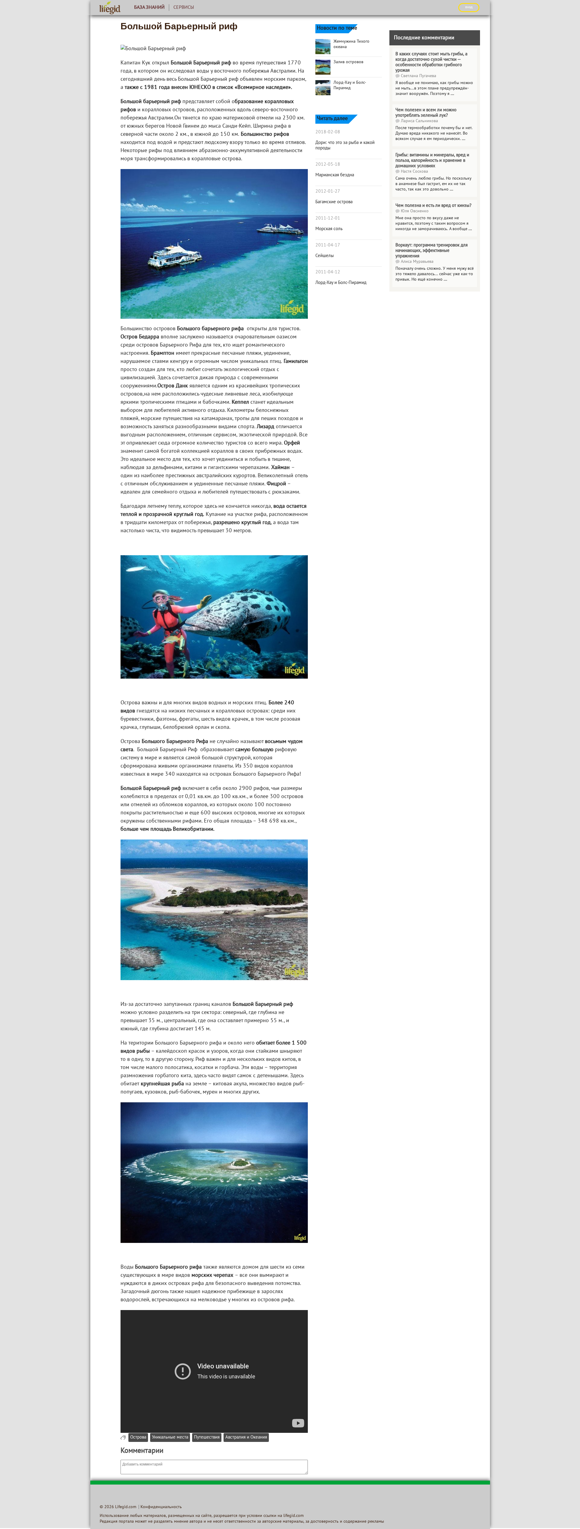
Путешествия (207, 1437)
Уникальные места (170, 1437)
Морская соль (329, 229)
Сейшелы (324, 256)
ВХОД (468, 7)
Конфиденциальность (161, 1507)
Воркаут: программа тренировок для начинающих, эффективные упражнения (431, 250)
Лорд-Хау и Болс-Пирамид (340, 283)
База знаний (149, 7)
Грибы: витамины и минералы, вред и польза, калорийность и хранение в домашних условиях (432, 160)
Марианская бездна (334, 175)
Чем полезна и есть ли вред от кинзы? (433, 206)
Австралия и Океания (246, 1437)
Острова (138, 1437)
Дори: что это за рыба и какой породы (345, 145)
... (452, 94)
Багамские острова (334, 202)
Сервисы (183, 7)
